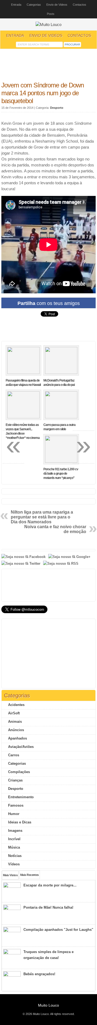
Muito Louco (48, 1005)
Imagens (15, 831)
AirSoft (14, 713)
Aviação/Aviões (21, 747)
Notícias (15, 856)
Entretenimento (21, 797)
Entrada (16, 4)
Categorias (34, 4)
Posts (50, 13)
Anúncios (16, 730)
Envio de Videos (56, 4)
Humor (13, 814)
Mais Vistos (10, 875)
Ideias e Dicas (19, 822)
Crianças (15, 780)
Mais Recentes (29, 874)
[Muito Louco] (48, 24)
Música (14, 847)
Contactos (79, 4)
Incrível (14, 839)
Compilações (19, 772)
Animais (15, 722)
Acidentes (16, 705)
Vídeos (14, 864)
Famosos (15, 805)
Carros (13, 755)
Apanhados (17, 738)
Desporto (56, 107)
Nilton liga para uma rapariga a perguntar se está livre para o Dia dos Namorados (42, 517)
